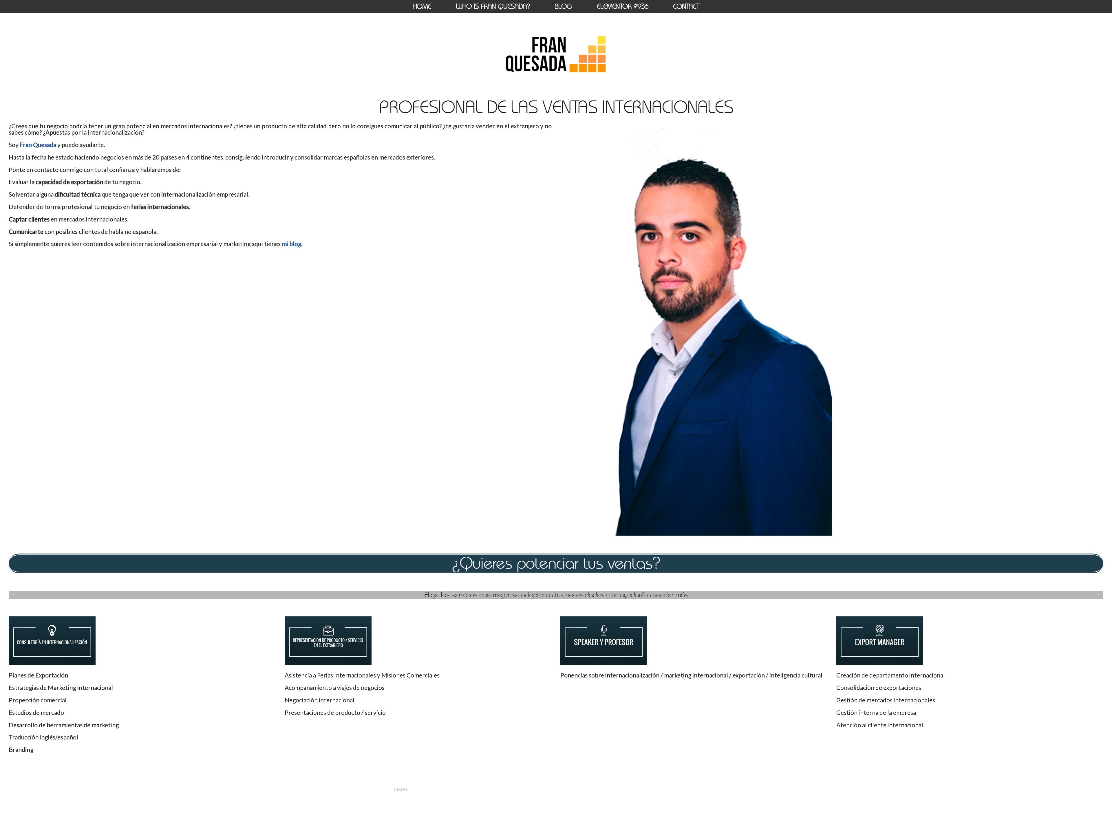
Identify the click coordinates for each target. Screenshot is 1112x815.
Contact (686, 6)
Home (422, 6)
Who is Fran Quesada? (493, 6)
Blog (563, 6)
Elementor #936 (622, 6)
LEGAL (401, 789)
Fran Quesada (38, 144)
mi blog (291, 243)
